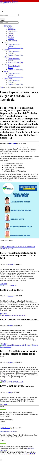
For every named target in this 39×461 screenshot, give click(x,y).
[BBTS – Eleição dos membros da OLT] (13, 315)
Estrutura (11, 37)
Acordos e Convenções (15, 48)
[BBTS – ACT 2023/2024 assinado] (12, 382)
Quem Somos (12, 31)
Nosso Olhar (12, 30)
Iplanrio (6, 57)
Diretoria (11, 39)
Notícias (10, 28)
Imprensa (12, 143)
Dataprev (7, 50)
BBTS (6, 42)
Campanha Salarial (14, 44)
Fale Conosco (12, 40)
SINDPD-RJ (8, 26)
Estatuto (10, 35)
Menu (2, 20)
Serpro (6, 71)
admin (10, 392)
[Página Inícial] (9, 3)
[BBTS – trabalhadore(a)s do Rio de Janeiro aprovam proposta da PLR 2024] (19, 248)
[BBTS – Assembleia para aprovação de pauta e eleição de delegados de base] (19, 347)
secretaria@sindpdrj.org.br (8, 431)
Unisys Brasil (8, 79)
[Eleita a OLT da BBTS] (8, 285)
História (10, 33)
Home (1, 87)
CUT (1, 1)
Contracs (15, 1)
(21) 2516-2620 (5, 428)
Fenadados (7, 1)
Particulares (7, 64)
